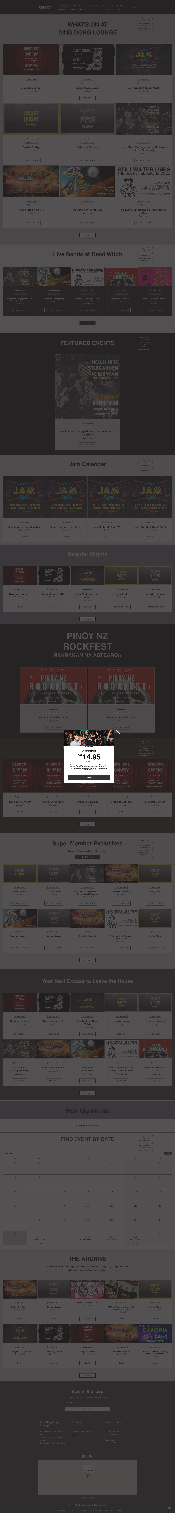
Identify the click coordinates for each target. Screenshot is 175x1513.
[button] (118, 732)
